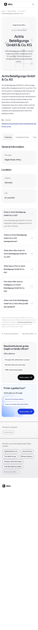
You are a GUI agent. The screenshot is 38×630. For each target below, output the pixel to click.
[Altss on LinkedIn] (10, 502)
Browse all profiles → (11, 472)
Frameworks (24, 573)
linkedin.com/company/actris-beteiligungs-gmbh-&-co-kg (19, 125)
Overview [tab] (8, 137)
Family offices (8, 432)
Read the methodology (25, 322)
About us (5, 584)
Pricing (4, 530)
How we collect (7, 588)
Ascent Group (27, 451)
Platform (5, 514)
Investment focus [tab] (22, 137)
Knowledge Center (8, 565)
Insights (4, 553)
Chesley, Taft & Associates (13, 461)
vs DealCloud (24, 538)
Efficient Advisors (26, 456)
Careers (5, 600)
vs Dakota (23, 530)
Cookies (30, 620)
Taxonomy (23, 569)
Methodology (6, 592)
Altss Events (7, 561)
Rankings (23, 549)
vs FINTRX (23, 526)
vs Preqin (23, 518)
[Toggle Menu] (33, 4)
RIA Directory (24, 557)
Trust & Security (7, 620)
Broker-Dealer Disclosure (9, 624)
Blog (3, 549)
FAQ (3, 569)
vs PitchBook (24, 522)
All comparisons (25, 514)
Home (3, 11)
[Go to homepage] (8, 4)
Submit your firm (7, 604)
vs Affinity (23, 534)
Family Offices (11, 11)
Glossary (23, 565)
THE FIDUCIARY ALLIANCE (12, 467)
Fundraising (6, 526)
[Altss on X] (4, 502)
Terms (23, 620)
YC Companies (25, 561)
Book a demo (24, 377)
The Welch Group (10, 456)
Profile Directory (25, 553)
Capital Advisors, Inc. (11, 451)
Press (4, 596)
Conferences (6, 557)
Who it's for (6, 522)
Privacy (17, 620)
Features (5, 518)
